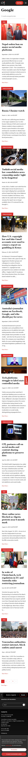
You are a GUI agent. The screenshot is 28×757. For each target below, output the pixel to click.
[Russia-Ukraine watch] (14, 98)
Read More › (5, 83)
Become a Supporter (11, 695)
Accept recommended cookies (14, 754)
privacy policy (9, 745)
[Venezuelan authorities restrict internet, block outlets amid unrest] (14, 629)
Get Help (19, 3)
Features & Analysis (7, 88)
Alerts (4, 22)
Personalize (14, 749)
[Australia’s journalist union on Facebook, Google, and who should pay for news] (14, 296)
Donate (23, 695)
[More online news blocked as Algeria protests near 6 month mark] (14, 501)
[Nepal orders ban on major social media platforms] (14, 32)
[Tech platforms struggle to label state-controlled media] (14, 365)
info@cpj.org (4, 733)
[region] (14, 746)
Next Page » (4, 685)
